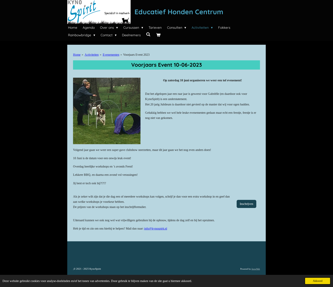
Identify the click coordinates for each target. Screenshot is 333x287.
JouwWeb (255, 269)
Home (77, 54)
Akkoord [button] (317, 280)
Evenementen (111, 54)
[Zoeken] (148, 34)
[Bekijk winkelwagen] (158, 35)
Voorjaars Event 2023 (136, 54)
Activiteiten (92, 54)
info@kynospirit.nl (155, 228)
